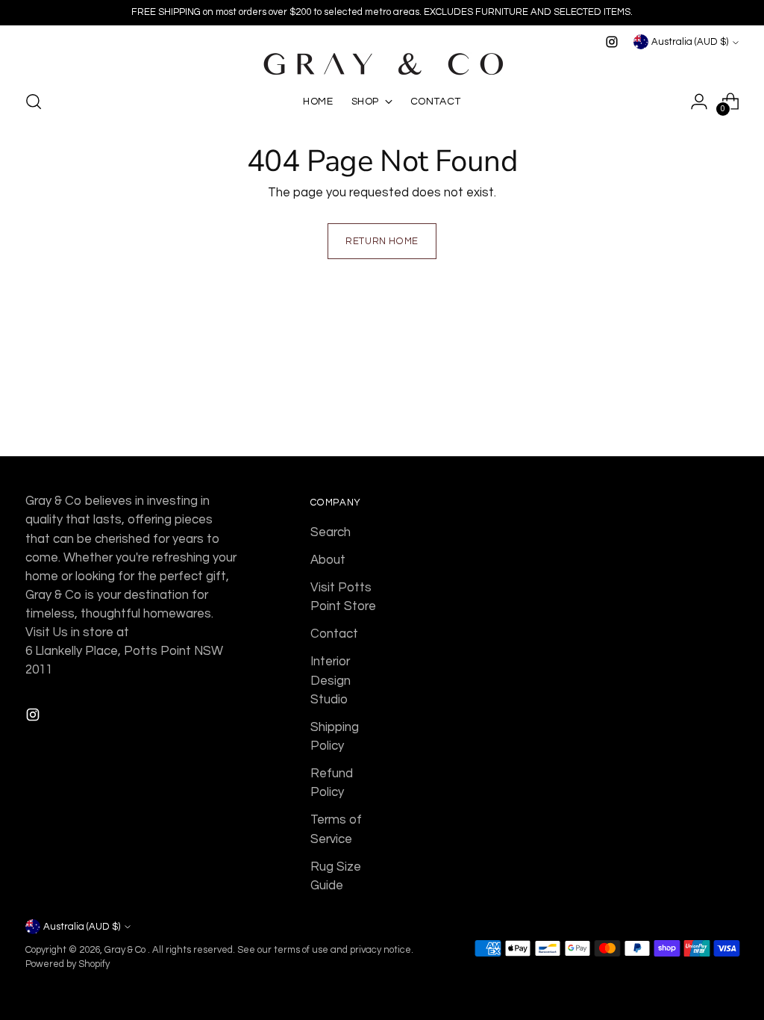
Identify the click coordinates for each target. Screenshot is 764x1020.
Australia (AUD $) (689, 42)
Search (330, 532)
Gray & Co (126, 950)
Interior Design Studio (330, 680)
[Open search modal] (33, 101)
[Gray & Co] (382, 64)
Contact (334, 634)
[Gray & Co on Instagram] (612, 42)
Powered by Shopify (67, 964)
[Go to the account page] (699, 101)
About (327, 560)
